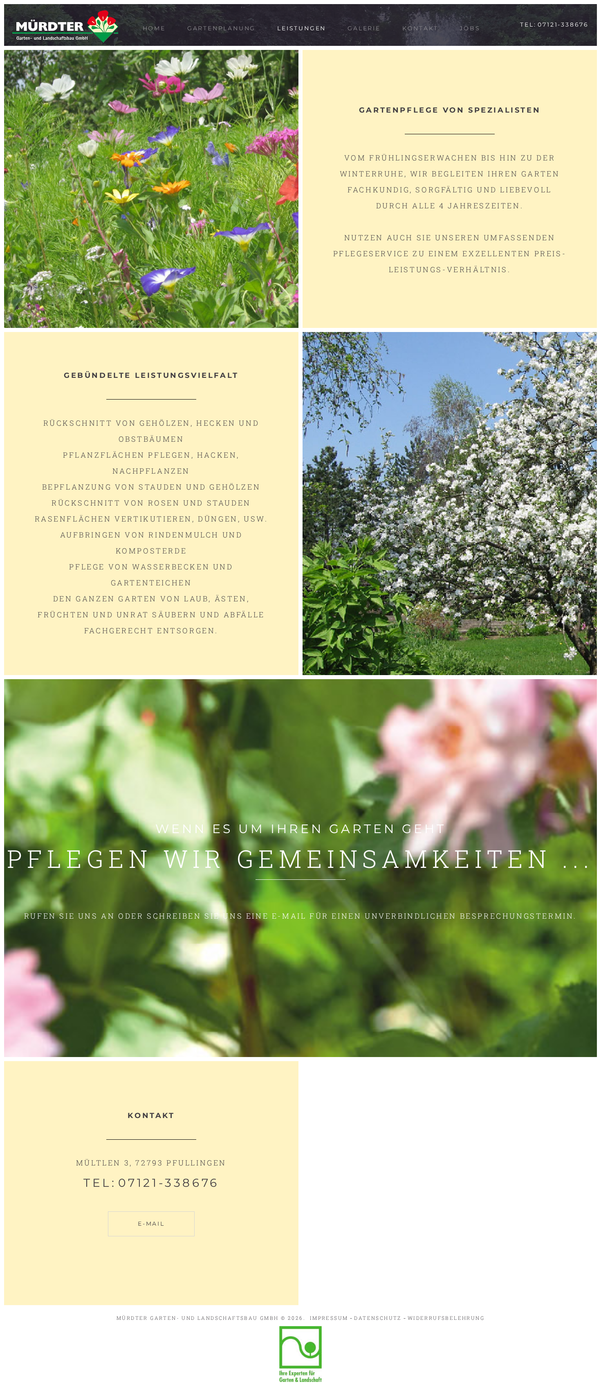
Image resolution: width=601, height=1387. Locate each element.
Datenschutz (377, 1318)
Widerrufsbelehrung (446, 1318)
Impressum (329, 1318)
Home (154, 28)
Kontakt (420, 28)
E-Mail (151, 1223)
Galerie (364, 28)
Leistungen (301, 28)
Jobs (470, 28)
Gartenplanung (221, 28)
